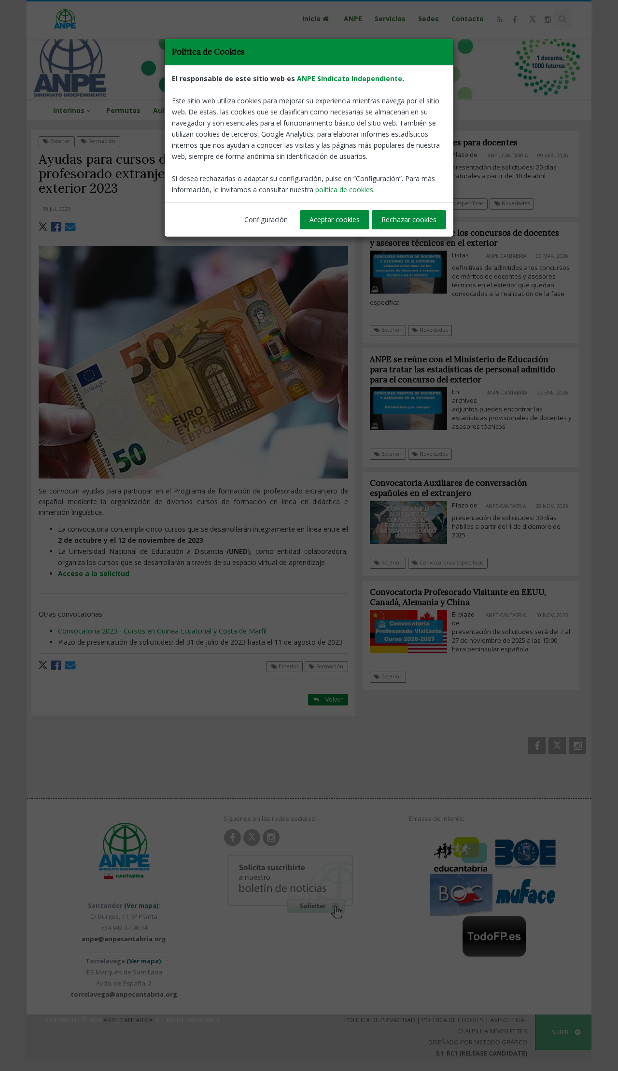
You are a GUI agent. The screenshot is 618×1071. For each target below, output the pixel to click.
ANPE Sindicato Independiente (349, 78)
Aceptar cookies (334, 219)
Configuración (266, 219)
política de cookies (344, 189)
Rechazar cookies (408, 219)
